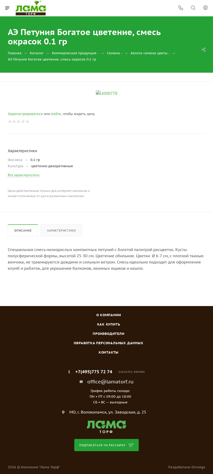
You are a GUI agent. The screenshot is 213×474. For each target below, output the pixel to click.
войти (56, 114)
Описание (22, 230)
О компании (108, 315)
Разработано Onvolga (186, 467)
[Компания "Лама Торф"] (106, 426)
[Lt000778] (106, 93)
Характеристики (61, 230)
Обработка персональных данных (108, 343)
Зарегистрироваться (25, 114)
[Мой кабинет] (205, 8)
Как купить (108, 324)
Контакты (108, 352)
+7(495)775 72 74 (93, 372)
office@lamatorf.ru (110, 381)
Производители (108, 333)
